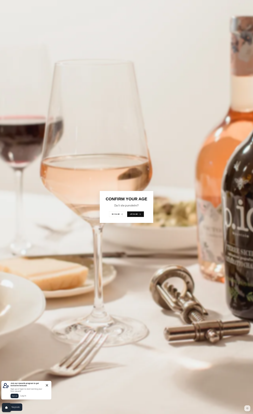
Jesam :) (135, 214)
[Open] (6, 407)
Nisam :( (117, 214)
